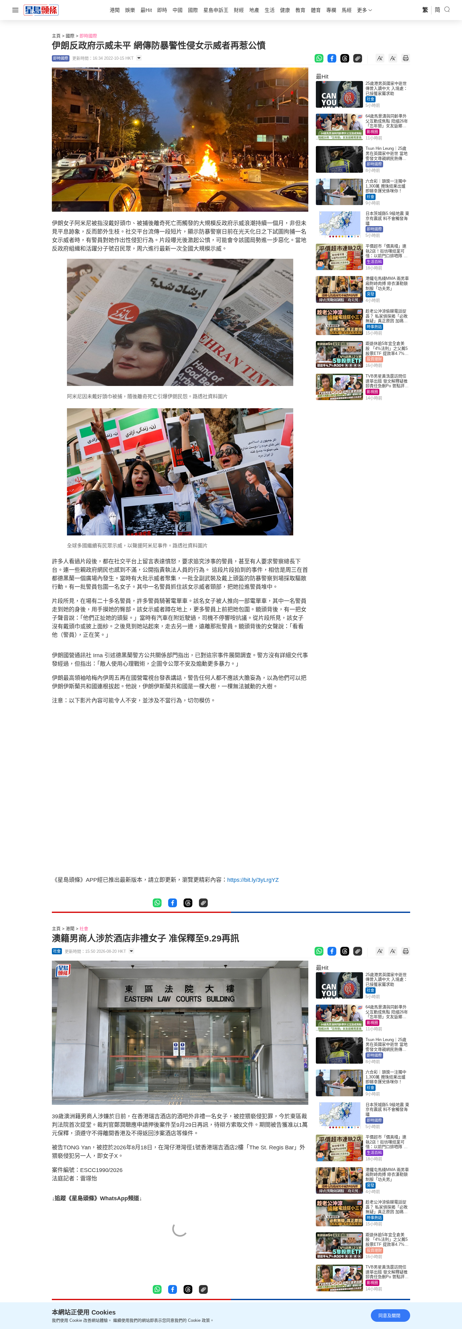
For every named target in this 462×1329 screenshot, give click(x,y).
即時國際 (88, 35)
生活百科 (374, 262)
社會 (370, 99)
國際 (70, 35)
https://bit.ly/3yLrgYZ (256, 880)
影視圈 (372, 132)
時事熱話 (374, 327)
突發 (370, 294)
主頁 (56, 35)
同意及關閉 (389, 1315)
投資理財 (374, 359)
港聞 (70, 928)
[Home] (41, 10)
